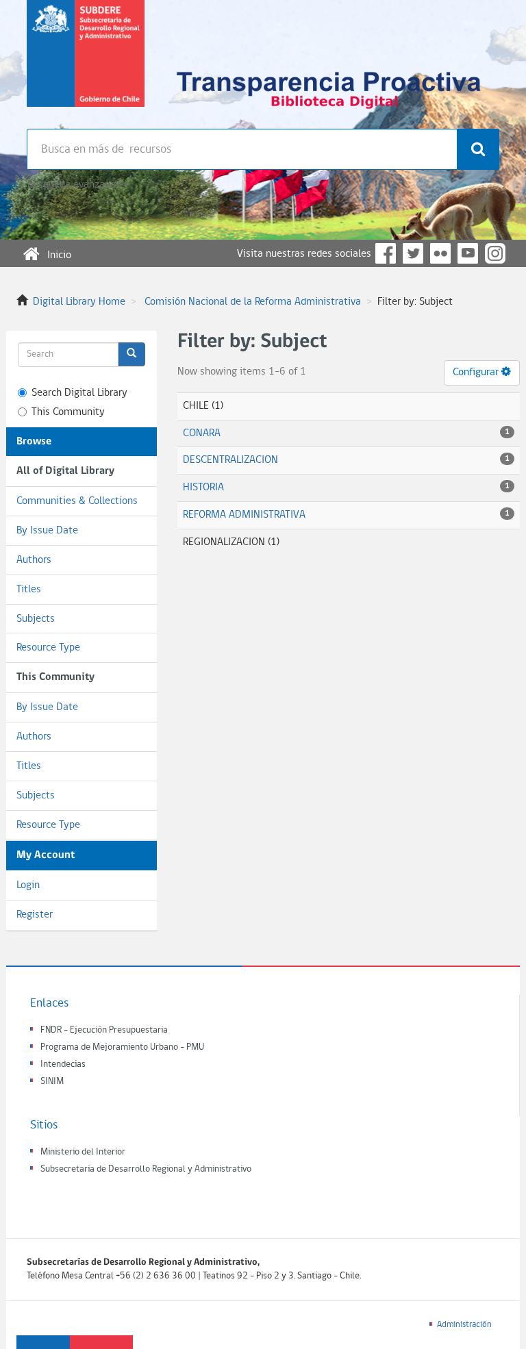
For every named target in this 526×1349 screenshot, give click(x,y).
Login (28, 885)
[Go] (131, 354)
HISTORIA (203, 487)
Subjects (35, 619)
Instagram (495, 253)
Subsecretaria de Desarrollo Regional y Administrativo (145, 1169)
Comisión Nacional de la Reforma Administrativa (253, 302)
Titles (28, 589)
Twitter (413, 253)
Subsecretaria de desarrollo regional (86, 64)
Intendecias (63, 1064)
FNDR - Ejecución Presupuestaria (104, 1030)
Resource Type (48, 647)
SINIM (52, 1081)
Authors (33, 560)
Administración (464, 1324)
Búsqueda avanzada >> (77, 184)
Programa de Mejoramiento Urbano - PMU (122, 1047)
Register (34, 914)
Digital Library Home (79, 302)
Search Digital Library (79, 393)
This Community (68, 412)
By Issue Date (47, 530)
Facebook (385, 253)
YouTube (468, 253)
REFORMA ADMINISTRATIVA (244, 514)
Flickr (440, 253)
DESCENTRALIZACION (230, 460)
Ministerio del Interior (82, 1152)
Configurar (477, 372)
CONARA (202, 433)
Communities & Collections (77, 501)
